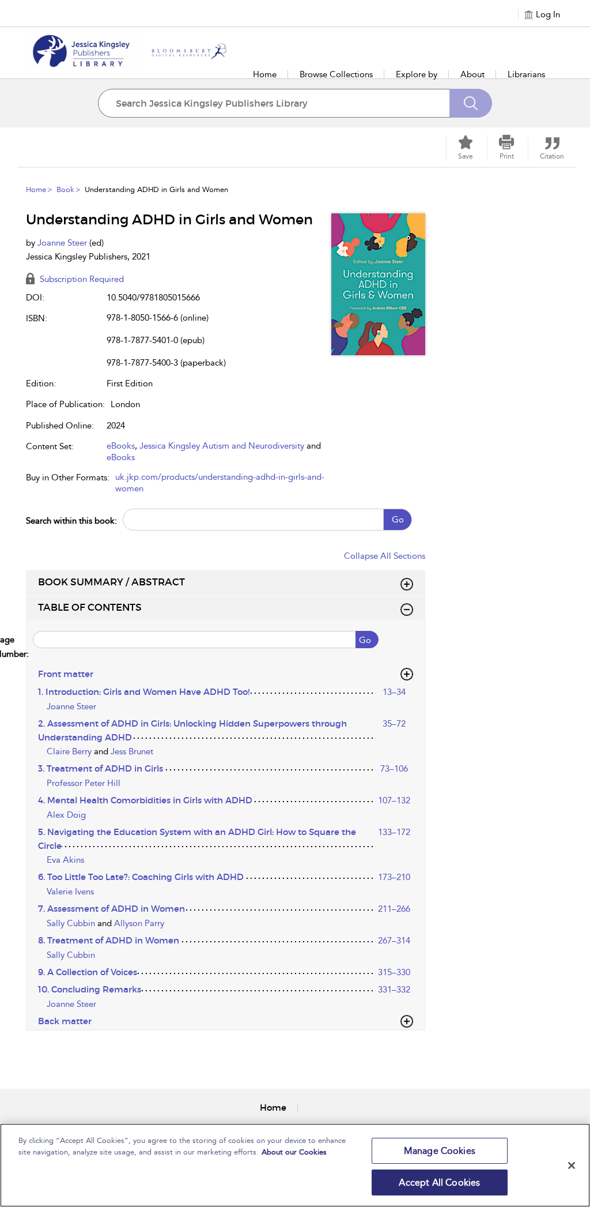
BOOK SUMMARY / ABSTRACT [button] (111, 582)
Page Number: (28, 646)
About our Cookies (294, 1152)
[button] (506, 147)
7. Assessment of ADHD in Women (111, 908)
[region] (295, 1165)
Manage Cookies (439, 1150)
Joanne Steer (63, 243)
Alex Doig (66, 815)
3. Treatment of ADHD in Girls (100, 768)
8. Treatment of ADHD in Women (108, 940)
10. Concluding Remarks (89, 989)
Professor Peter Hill (83, 783)
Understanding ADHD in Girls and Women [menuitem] (156, 189)
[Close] (571, 1165)
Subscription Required (80, 279)
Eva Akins (65, 860)
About (472, 74)
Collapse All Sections (384, 556)
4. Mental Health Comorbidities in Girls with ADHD (145, 800)
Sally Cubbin (72, 923)
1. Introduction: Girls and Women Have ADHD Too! (143, 691)
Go (398, 519)
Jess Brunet (132, 751)
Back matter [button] (65, 1021)
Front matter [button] (65, 673)
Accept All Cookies (439, 1182)
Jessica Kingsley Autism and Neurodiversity (221, 446)
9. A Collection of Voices (87, 972)
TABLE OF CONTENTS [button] (90, 607)
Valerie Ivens (70, 891)
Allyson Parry (139, 923)
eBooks (121, 446)
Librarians (526, 74)
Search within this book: (71, 521)
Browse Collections (336, 74)
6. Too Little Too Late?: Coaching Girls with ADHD (141, 876)
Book (65, 189)
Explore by (416, 74)
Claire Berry (70, 751)
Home (265, 74)
